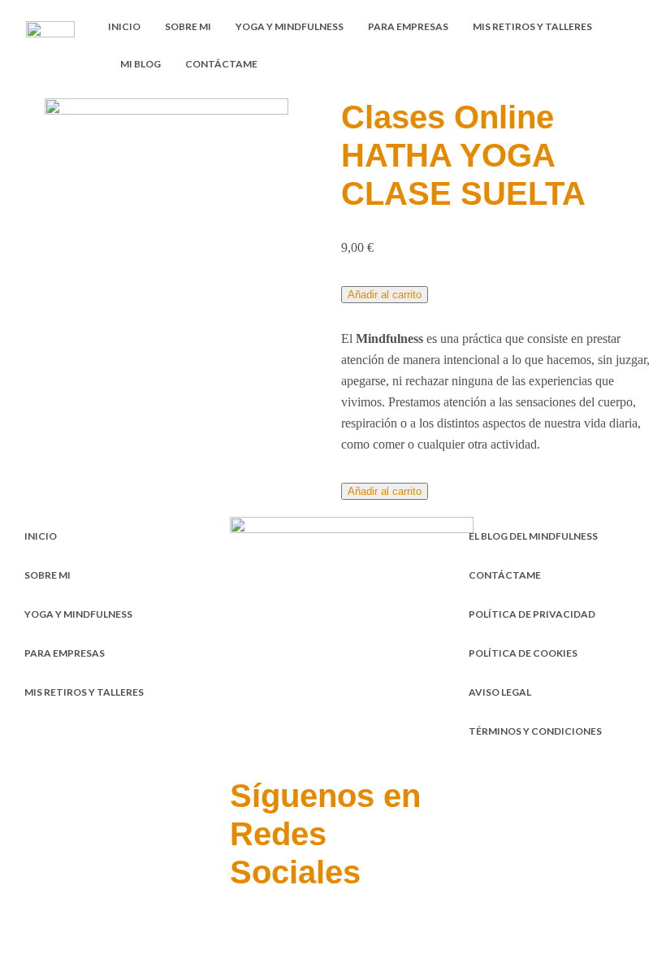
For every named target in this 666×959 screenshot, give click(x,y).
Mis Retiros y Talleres (532, 26)
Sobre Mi (188, 26)
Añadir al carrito (385, 295)
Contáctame (221, 64)
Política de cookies (523, 653)
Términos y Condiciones (535, 731)
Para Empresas (408, 26)
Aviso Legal (500, 692)
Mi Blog (140, 64)
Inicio (124, 26)
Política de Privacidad (532, 614)
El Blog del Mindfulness (533, 536)
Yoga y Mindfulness (290, 26)
